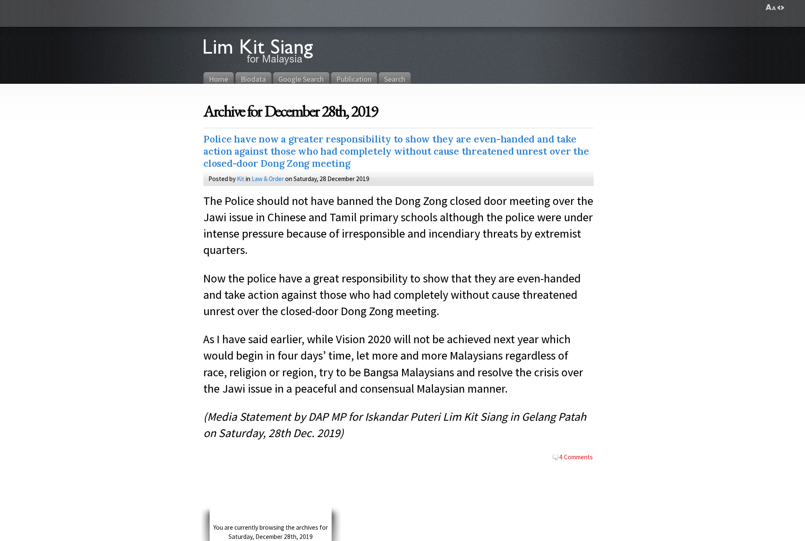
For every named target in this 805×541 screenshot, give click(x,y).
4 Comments (576, 457)
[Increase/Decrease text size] (771, 7)
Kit (240, 178)
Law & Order (268, 178)
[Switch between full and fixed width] (780, 7)
